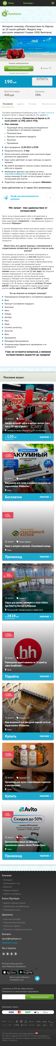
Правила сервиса (11, 890)
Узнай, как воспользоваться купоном (24, 197)
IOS (39, 112)
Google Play (26, 972)
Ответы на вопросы (12, 893)
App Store (9, 972)
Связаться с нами (9, 942)
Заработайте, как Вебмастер (16, 906)
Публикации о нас (11, 883)
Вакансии (7, 886)
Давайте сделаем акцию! (14, 903)
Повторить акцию (18, 68)
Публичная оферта (11, 926)
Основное (8, 103)
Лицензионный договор (14, 922)
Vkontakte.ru (7, 953)
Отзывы (32, 103)
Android (49, 112)
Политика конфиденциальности (17, 929)
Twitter (11, 953)
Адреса (20, 103)
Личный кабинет (53, 3)
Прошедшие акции (11, 909)
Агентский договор (12, 919)
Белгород (28, 3)
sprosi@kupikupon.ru (11, 938)
